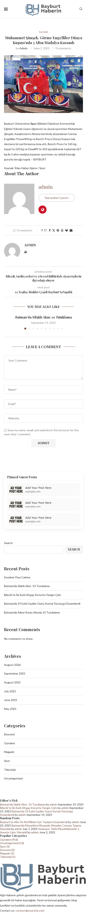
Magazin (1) (7, 853)
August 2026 (12, 664)
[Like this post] (45, 230)
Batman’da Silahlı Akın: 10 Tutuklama (43, 317)
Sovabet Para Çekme (17, 577)
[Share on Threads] (62, 230)
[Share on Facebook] (50, 230)
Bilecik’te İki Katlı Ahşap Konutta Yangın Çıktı (32, 595)
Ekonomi (9, 734)
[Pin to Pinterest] (58, 230)
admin (23, 48)
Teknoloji (10, 769)
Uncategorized (13, 778)
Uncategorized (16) (12, 843)
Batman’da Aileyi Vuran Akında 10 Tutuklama (32, 612)
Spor (7, 760)
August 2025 (12, 682)
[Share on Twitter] (53, 230)
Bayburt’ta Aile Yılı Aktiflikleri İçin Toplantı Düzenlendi (34, 822)
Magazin (9, 752)
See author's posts (57, 197)
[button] (7, 322)
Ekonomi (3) (7, 850)
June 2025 (10, 700)
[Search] (81, 9)
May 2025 (10, 709)
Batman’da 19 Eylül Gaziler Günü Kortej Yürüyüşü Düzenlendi (42, 603)
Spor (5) (5, 846)
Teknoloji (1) (7, 856)
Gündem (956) (9, 839)
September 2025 (14, 673)
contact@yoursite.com (30, 910)
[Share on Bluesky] (66, 230)
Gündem (9, 743)
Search (8, 543)
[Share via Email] (71, 230)
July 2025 (10, 691)
